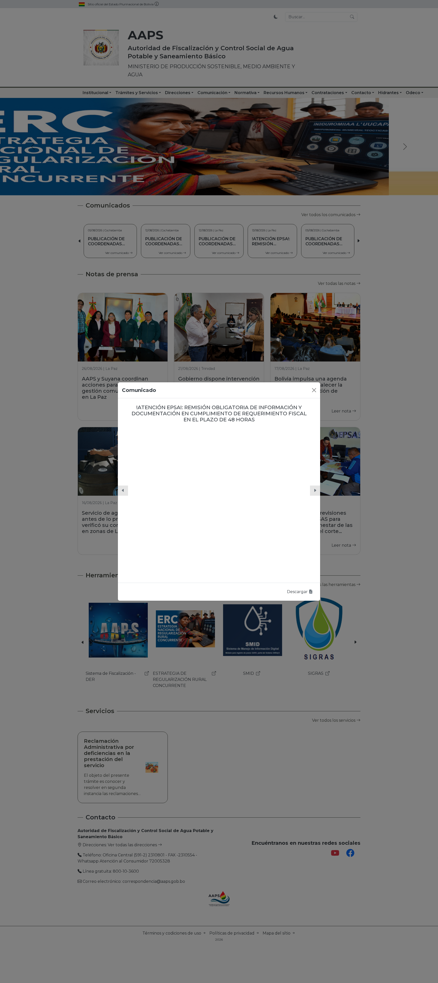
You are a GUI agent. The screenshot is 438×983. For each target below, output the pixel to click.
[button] (123, 491)
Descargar (298, 591)
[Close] (314, 390)
